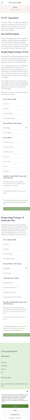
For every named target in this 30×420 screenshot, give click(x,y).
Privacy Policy (18, 418)
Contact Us (3, 362)
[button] (27, 391)
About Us (3, 369)
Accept (15, 406)
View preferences (15, 414)
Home (12, 10)
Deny (15, 410)
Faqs (2, 372)
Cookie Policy (12, 418)
